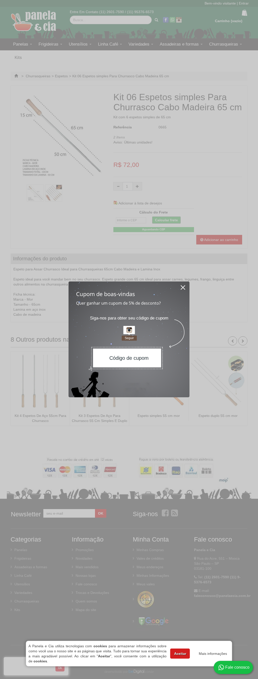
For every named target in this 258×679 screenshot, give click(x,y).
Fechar (183, 286)
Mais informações (213, 654)
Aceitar (180, 654)
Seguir (129, 338)
